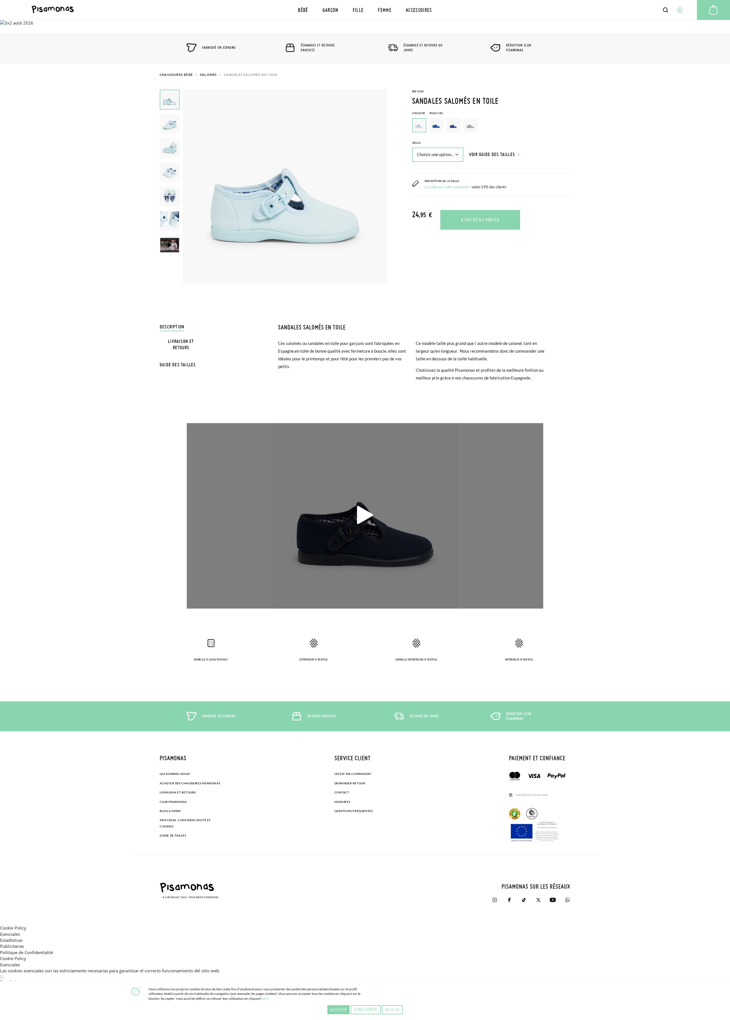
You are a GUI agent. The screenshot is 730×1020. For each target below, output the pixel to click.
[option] (436, 125)
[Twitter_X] (538, 900)
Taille (416, 142)
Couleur (427, 113)
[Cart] (713, 10)
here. (265, 998)
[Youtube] (553, 900)
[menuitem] (303, 10)
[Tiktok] (524, 900)
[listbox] (491, 126)
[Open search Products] (665, 10)
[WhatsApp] (567, 900)
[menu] (365, 10)
